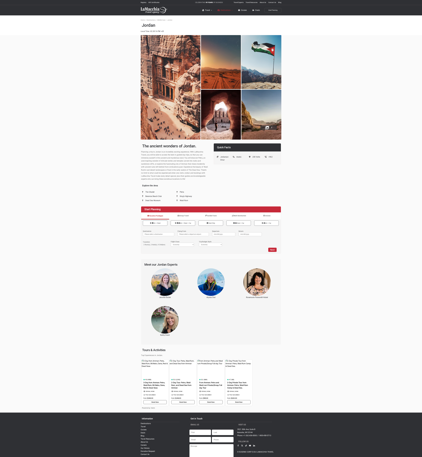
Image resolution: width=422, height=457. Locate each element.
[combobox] (193, 234)
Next (272, 249)
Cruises (268, 216)
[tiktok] (246, 445)
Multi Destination (240, 216)
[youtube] (250, 445)
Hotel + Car (240, 223)
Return (241, 231)
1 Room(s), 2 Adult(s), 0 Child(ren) (154, 244)
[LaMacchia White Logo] (154, 8)
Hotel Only (211, 223)
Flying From (181, 231)
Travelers (146, 242)
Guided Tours (212, 216)
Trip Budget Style (205, 242)
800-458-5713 (265, 435)
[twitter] (242, 445)
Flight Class (175, 242)
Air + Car (268, 223)
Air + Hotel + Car (185, 223)
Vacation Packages (156, 216)
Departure (215, 231)
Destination (147, 231)
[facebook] (238, 445)
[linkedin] (254, 445)
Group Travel (184, 216)
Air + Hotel (157, 223)
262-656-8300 (251, 435)
